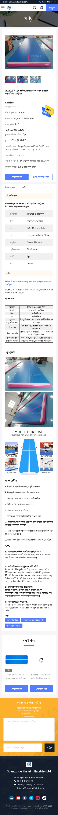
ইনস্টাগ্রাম (38, 798)
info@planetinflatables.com (16, 2)
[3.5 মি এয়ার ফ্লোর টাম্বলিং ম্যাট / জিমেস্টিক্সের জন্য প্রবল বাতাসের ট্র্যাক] (19, 660)
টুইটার (31, 798)
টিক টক (44, 798)
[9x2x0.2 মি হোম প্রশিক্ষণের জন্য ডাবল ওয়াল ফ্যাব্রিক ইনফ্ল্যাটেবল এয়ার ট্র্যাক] (29, 51)
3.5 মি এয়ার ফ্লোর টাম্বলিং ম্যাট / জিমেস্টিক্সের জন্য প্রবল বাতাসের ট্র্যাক (19, 677)
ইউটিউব (18, 798)
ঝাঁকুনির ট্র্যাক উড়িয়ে (13, 626)
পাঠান (49, 747)
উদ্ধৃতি (52, 7)
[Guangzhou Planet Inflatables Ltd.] (12, 7)
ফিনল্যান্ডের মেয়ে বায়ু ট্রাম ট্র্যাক (33, 620)
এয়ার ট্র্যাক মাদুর (12, 620)
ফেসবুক (24, 798)
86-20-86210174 (48, 2)
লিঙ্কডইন (11, 798)
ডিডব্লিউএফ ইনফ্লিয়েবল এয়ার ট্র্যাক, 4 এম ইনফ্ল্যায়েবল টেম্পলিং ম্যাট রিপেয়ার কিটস (43, 677)
